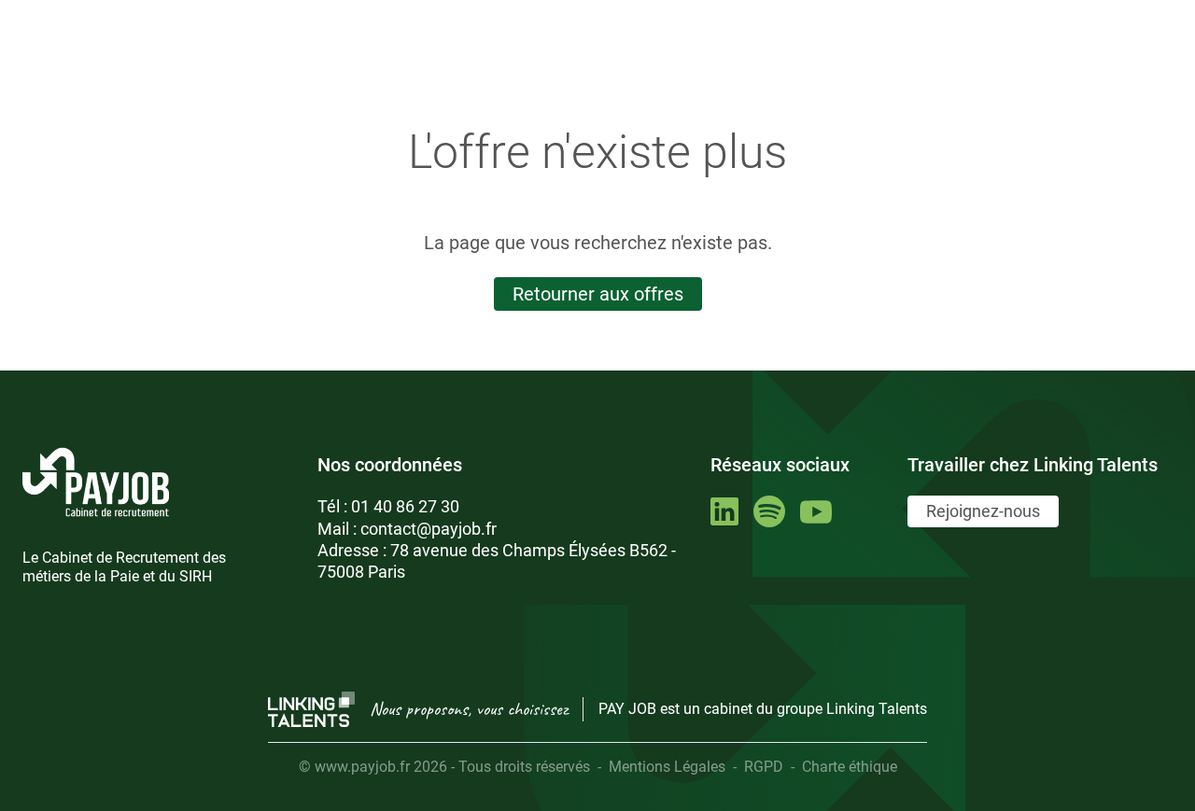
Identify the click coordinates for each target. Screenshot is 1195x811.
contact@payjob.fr (428, 528)
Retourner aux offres (598, 294)
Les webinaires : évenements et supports (359, 16)
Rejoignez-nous (983, 511)
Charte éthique (849, 767)
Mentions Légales (667, 767)
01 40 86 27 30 (405, 506)
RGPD (763, 767)
